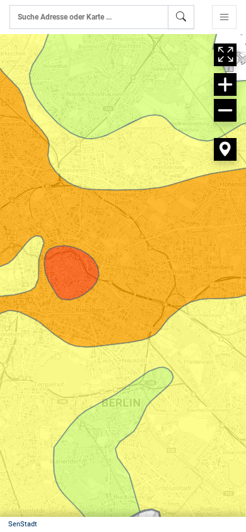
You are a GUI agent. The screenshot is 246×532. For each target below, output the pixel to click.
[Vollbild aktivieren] (225, 54)
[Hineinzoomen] (225, 84)
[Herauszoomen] (225, 110)
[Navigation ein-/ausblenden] (224, 17)
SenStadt (22, 524)
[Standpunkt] (225, 149)
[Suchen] (181, 17)
